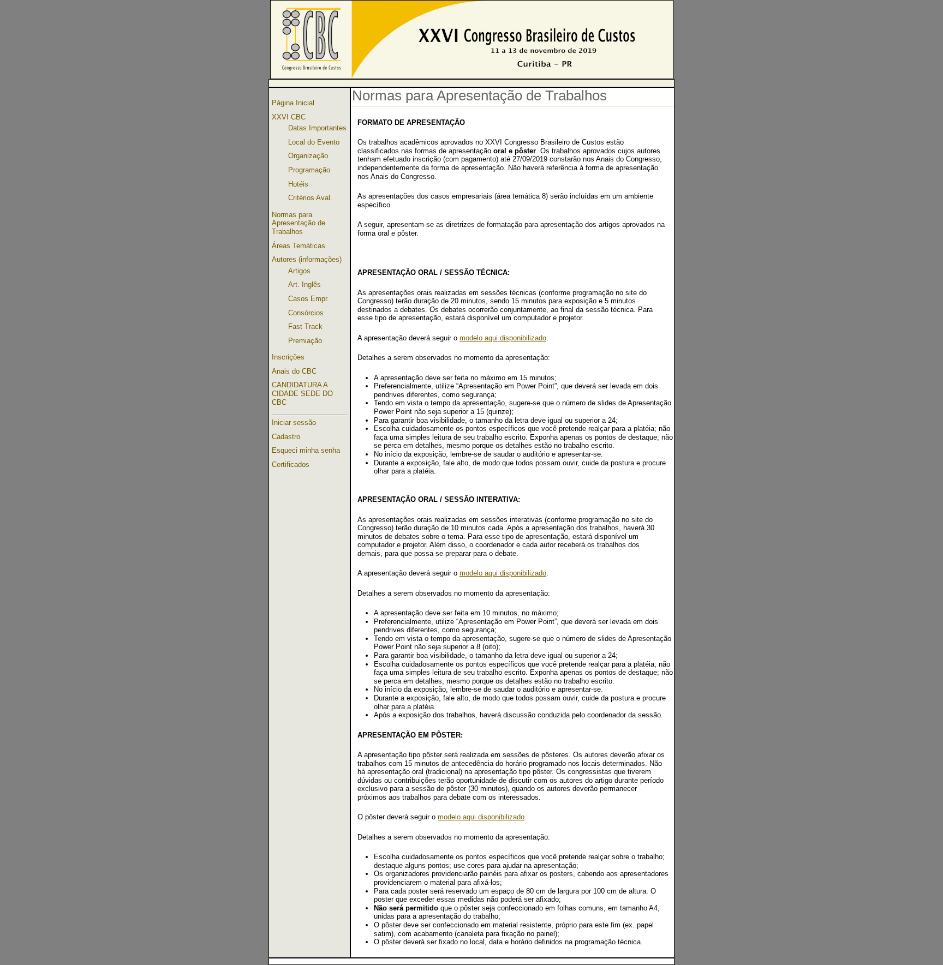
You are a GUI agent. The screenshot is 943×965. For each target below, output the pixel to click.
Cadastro (286, 437)
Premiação (305, 341)
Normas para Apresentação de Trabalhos (298, 223)
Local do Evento (313, 142)
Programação (309, 170)
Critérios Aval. (310, 198)
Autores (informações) (307, 259)
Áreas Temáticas (298, 246)
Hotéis (298, 184)
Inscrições (288, 357)
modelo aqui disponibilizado (502, 338)
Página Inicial (293, 103)
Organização (308, 156)
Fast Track (305, 326)
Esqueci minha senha (306, 450)
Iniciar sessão (294, 422)
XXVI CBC (289, 117)
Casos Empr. (308, 299)
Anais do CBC (294, 371)
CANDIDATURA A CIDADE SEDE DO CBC (302, 393)
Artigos (299, 271)
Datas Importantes (317, 128)
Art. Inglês (304, 284)
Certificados (290, 464)
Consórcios (306, 313)
